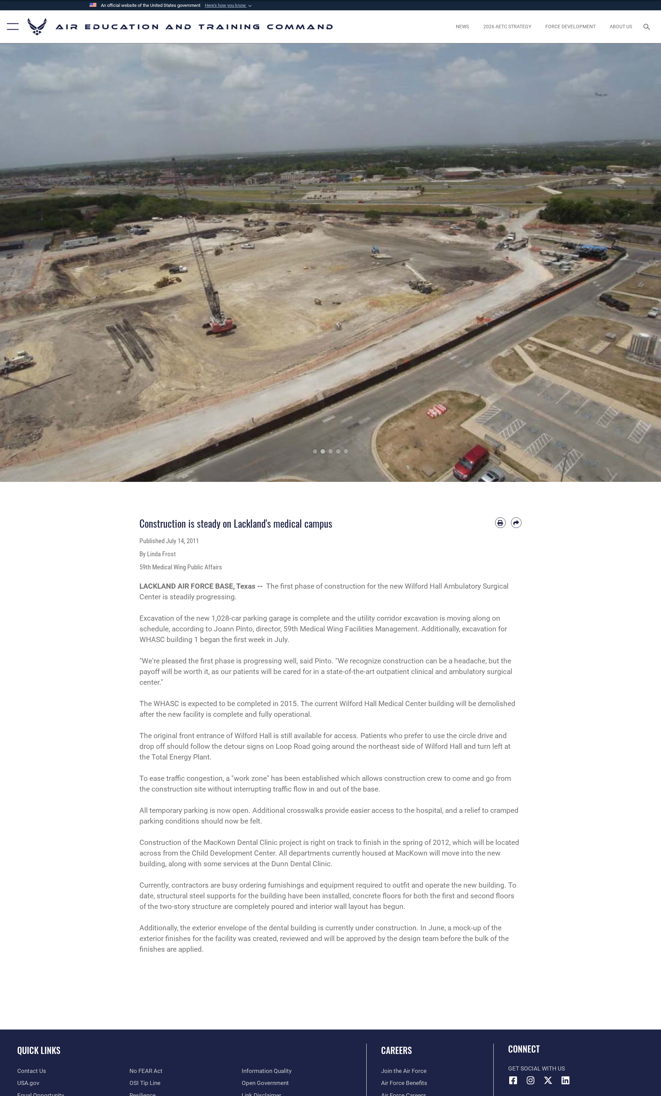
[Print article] (500, 522)
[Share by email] (516, 522)
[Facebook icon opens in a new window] (513, 1080)
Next (628, 262)
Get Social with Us (536, 1068)
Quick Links (38, 1050)
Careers (396, 1050)
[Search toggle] (647, 27)
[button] (229, 5)
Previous (33, 262)
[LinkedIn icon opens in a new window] (565, 1080)
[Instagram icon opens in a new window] (530, 1080)
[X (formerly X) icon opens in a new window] (548, 1080)
